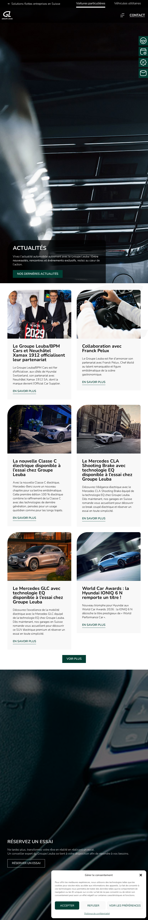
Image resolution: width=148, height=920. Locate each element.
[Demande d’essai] (143, 40)
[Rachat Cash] (143, 62)
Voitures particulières (90, 3)
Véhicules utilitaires (127, 3)
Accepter (67, 905)
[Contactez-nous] (143, 73)
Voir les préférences (125, 905)
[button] (141, 875)
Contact (137, 15)
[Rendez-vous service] (143, 51)
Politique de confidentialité (97, 913)
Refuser (93, 905)
